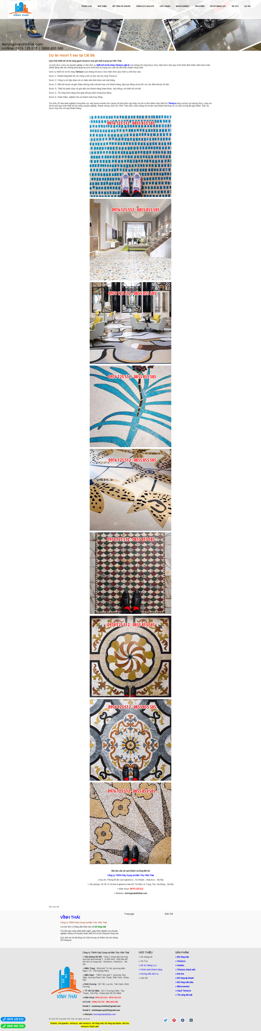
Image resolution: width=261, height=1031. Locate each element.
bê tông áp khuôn (113, 1023)
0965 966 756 (15, 1025)
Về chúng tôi (146, 957)
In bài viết (55, 907)
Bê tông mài (183, 957)
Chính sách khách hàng (151, 969)
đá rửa (125, 1023)
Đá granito (63, 1023)
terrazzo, (74, 1023)
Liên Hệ (144, 978)
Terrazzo (79, 72)
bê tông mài (97, 1023)
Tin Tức (144, 961)
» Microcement (182, 986)
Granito (180, 965)
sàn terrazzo (85, 1023)
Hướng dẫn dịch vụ (149, 974)
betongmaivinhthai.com (136, 893)
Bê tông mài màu (185, 982)
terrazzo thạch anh (90, 1026)
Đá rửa (180, 974)
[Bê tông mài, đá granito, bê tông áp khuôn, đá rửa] (166, 1020)
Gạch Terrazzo (184, 991)
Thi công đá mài (184, 995)
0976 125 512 (15, 1019)
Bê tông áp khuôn (185, 978)
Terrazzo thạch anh (186, 969)
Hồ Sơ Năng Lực (148, 965)
